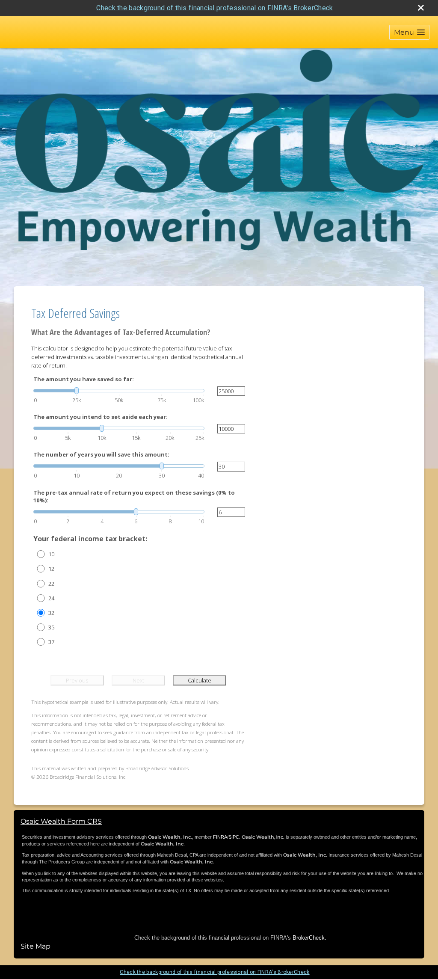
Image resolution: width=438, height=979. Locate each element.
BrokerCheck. (309, 937)
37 (51, 642)
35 (51, 627)
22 (51, 583)
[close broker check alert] (420, 7)
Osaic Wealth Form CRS (61, 821)
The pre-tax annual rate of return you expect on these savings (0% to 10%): (134, 496)
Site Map (35, 946)
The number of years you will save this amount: (101, 454)
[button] (409, 32)
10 (51, 554)
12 (51, 569)
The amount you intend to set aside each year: (100, 417)
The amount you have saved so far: (83, 379)
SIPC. (234, 837)
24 (51, 598)
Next (138, 680)
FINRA (220, 837)
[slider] (118, 390)
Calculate (199, 680)
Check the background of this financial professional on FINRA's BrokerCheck (214, 8)
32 (51, 613)
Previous (77, 680)
